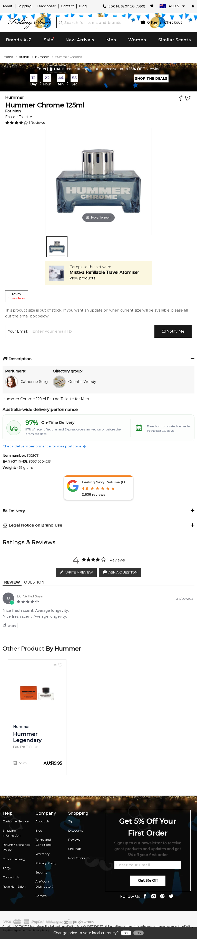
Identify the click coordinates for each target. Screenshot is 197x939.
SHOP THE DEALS (151, 78)
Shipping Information (12, 833)
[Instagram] (153, 897)
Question (34, 582)
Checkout (173, 22)
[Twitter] (188, 99)
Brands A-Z (19, 39)
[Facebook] (181, 99)
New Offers (76, 858)
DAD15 (59, 69)
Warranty (42, 854)
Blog (83, 6)
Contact (67, 6)
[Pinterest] (162, 897)
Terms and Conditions (43, 842)
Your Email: (18, 331)
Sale (48, 39)
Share (11, 625)
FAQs (7, 868)
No (138, 933)
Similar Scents (174, 39)
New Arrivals (79, 39)
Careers (40, 896)
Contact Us (11, 877)
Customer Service (15, 821)
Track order (46, 6)
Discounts (75, 830)
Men (111, 39)
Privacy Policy (45, 863)
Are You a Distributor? (44, 883)
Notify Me (174, 331)
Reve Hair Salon (14, 886)
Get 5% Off (148, 880)
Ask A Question (123, 572)
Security (41, 872)
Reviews (74, 839)
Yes (126, 933)
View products (82, 278)
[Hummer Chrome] (56, 246)
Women (137, 39)
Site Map (74, 849)
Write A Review (79, 572)
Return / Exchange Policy (16, 847)
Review (12, 582)
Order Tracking (14, 859)
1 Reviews (37, 122)
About (8, 6)
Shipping (25, 6)
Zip (70, 821)
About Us (42, 821)
